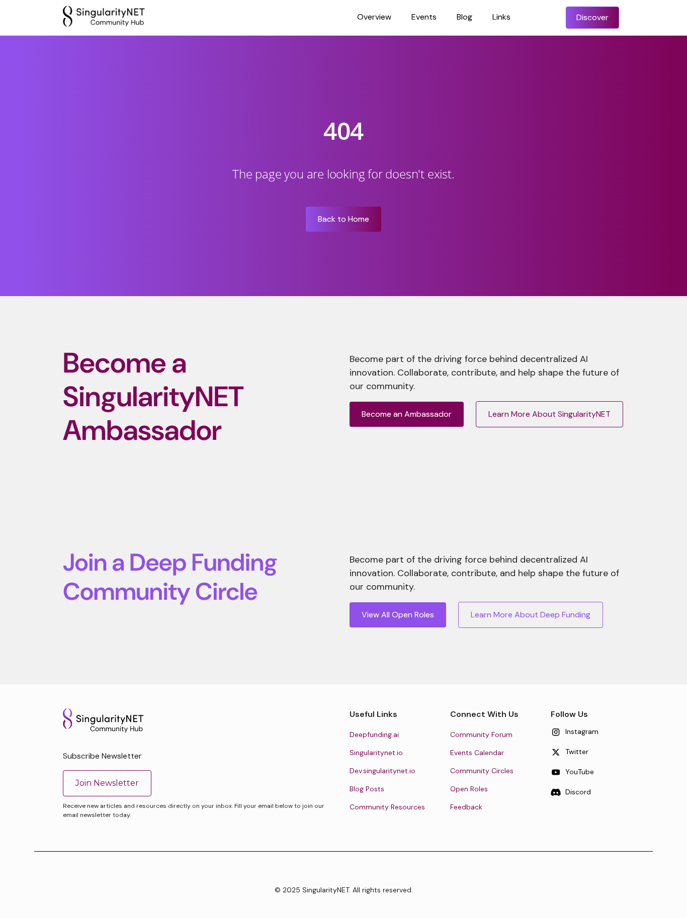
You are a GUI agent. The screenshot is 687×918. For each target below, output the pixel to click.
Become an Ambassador (407, 414)
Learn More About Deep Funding (530, 614)
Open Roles (469, 788)
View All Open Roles (398, 614)
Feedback (466, 806)
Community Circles (481, 770)
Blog (464, 17)
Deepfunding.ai (374, 734)
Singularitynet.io (376, 752)
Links (501, 17)
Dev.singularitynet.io (382, 770)
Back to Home (343, 219)
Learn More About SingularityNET (549, 414)
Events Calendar (477, 752)
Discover (592, 17)
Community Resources (387, 806)
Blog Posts (367, 788)
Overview (374, 17)
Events (424, 17)
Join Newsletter (107, 783)
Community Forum (481, 734)
